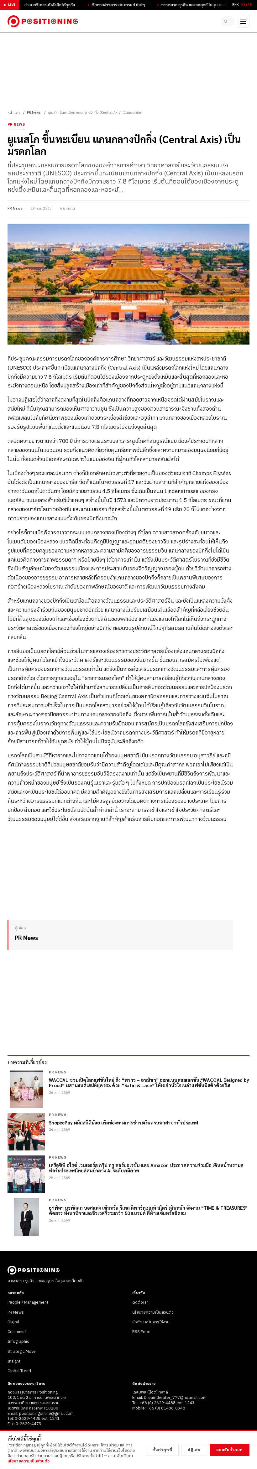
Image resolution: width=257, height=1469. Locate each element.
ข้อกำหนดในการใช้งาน (151, 1322)
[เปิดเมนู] (243, 21)
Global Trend (19, 1371)
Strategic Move (22, 1351)
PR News (34, 113)
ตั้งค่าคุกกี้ (162, 1449)
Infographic (18, 1341)
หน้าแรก (14, 113)
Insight (14, 1361)
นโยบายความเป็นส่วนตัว (153, 1312)
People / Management (28, 1302)
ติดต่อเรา (140, 1302)
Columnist (17, 1331)
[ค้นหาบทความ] (227, 21)
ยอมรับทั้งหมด (229, 1449)
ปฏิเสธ (194, 1449)
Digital (13, 1322)
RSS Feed (141, 1331)
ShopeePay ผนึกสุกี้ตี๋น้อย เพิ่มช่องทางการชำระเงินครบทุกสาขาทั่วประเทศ (123, 1122)
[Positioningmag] (43, 21)
